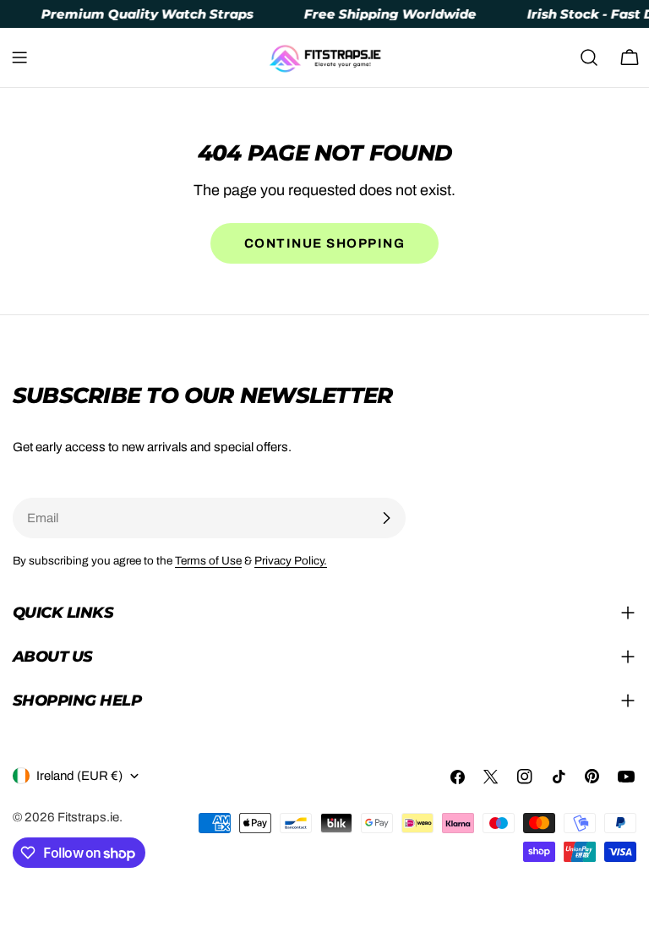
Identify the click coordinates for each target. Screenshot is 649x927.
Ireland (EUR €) (79, 775)
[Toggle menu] (19, 57)
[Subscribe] (386, 518)
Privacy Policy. (290, 560)
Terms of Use (208, 560)
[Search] (589, 57)
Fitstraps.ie (88, 817)
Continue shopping (325, 243)
